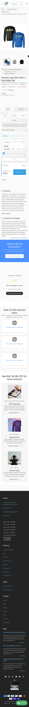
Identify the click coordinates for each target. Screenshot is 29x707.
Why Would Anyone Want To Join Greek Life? (14, 632)
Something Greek (12, 701)
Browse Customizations (14, 256)
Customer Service (14, 470)
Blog (4, 604)
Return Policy (6, 568)
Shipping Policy (7, 575)
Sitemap (5, 619)
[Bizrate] (27, 706)
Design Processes (7, 586)
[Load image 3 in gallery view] (22, 62)
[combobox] (17, 3)
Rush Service (6, 572)
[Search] (21, 4)
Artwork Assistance (8, 550)
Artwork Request (13, 412)
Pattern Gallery (7, 590)
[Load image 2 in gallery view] (14, 62)
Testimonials (6, 622)
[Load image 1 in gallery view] (7, 62)
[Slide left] (2, 62)
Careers (5, 608)
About (4, 600)
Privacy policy (15, 703)
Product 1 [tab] (7, 109)
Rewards (5, 564)
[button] (2, 3)
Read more (22, 84)
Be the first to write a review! (14, 293)
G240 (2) (13, 86)
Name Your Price (14, 437)
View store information (9, 73)
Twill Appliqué (22, 86)
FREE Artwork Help (14, 404)
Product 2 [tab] (21, 109)
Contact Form (13, 479)
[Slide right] (27, 62)
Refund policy (7, 703)
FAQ (4, 553)
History (5, 611)
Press (4, 615)
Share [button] (4, 179)
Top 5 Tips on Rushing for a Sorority (12, 645)
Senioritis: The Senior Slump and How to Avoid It (13, 660)
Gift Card (5, 557)
